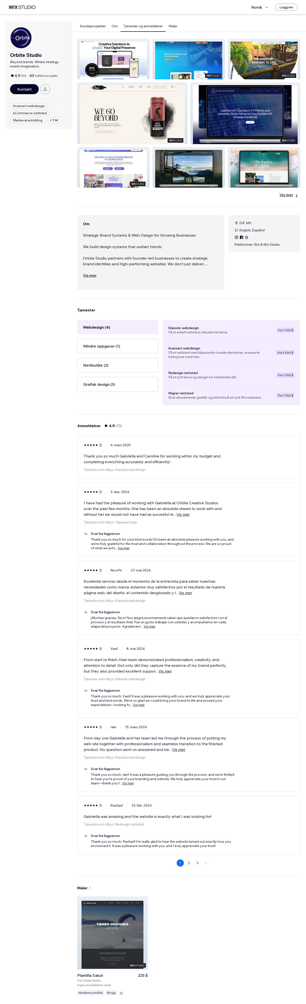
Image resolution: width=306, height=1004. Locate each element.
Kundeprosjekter (93, 26)
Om (115, 26)
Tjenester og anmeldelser (143, 26)
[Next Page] (206, 863)
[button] (113, 59)
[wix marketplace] (22, 7)
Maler (173, 26)
